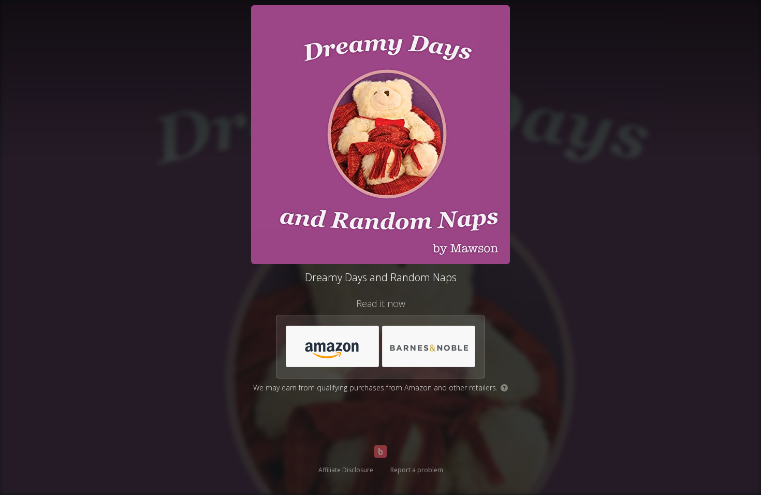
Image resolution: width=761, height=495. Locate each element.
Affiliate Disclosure (345, 469)
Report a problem (416, 469)
